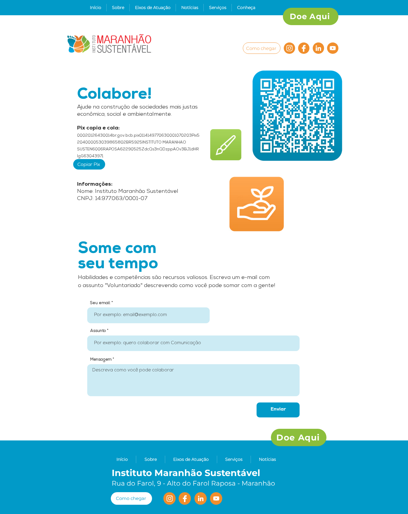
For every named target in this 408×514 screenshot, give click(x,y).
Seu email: (100, 303)
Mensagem (101, 360)
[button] (118, 7)
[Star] (318, 48)
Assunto (98, 331)
